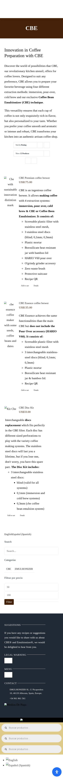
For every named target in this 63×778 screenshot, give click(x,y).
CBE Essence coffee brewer (34, 303)
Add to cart (25, 286)
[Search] (23, 9)
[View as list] (34, 161)
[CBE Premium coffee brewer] (10, 192)
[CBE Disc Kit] (10, 408)
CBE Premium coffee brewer (34, 177)
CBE (8, 569)
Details (36, 286)
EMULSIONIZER (24, 569)
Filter (9, 601)
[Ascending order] (47, 145)
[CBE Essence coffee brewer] (10, 325)
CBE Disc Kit (26, 407)
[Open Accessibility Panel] (57, 772)
